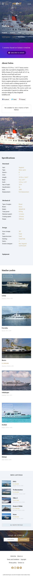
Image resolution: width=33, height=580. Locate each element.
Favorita (5, 328)
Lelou (4, 296)
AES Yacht (15, 510)
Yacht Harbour (17, 4)
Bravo (4, 360)
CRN (3, 459)
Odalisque (5, 392)
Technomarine (18, 490)
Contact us (21, 562)
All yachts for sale (16, 525)
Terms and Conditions (13, 559)
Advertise (13, 556)
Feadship (4, 298)
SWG (14, 481)
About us (20, 556)
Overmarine (15, 494)
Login (29, 4)
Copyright (23, 559)
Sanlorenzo (15, 502)
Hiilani (4, 457)
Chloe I (15, 498)
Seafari (4, 425)
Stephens (4, 366)
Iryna (14, 514)
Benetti (3, 330)
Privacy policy (13, 562)
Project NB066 (17, 506)
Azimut (14, 485)
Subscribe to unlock (17, 53)
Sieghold (4, 32)
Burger (3, 427)
